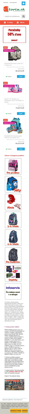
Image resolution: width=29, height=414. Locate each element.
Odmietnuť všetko (15, 410)
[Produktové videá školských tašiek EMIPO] (14, 384)
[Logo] (14, 9)
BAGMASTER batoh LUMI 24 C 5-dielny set (13, 64)
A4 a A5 (19, 344)
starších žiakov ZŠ (14, 341)
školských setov (9, 367)
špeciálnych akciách (10, 364)
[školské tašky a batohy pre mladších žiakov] (13, 211)
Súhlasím (25, 410)
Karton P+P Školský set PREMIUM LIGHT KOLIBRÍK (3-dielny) (14, 100)
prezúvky (17, 347)
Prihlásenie (5, 2)
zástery (11, 345)
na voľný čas (17, 354)
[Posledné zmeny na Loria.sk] (13, 283)
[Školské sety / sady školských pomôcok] (13, 176)
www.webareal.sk (18, 399)
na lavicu (19, 350)
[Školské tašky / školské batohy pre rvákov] (13, 158)
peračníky (19, 342)
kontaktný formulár (14, 373)
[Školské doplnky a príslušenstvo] (13, 265)
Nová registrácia (13, 2)
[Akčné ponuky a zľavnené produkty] (13, 194)
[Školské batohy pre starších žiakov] (13, 229)
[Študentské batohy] (13, 247)
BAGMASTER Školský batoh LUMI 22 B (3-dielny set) (13, 136)
